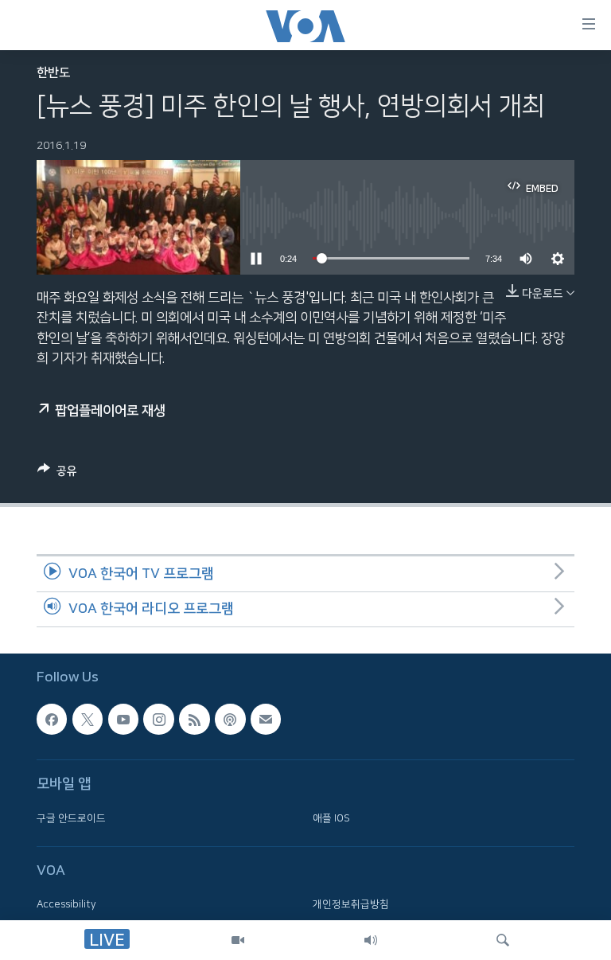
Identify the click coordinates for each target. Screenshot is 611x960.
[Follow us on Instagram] (158, 719)
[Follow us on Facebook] (52, 719)
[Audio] (371, 940)
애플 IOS (331, 818)
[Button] (57, 474)
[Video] (238, 940)
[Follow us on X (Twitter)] (87, 719)
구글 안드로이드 (71, 818)
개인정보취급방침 (351, 904)
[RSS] (194, 719)
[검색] (503, 940)
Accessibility (66, 904)
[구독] (266, 719)
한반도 (53, 73)
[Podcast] (230, 719)
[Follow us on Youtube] (123, 719)
